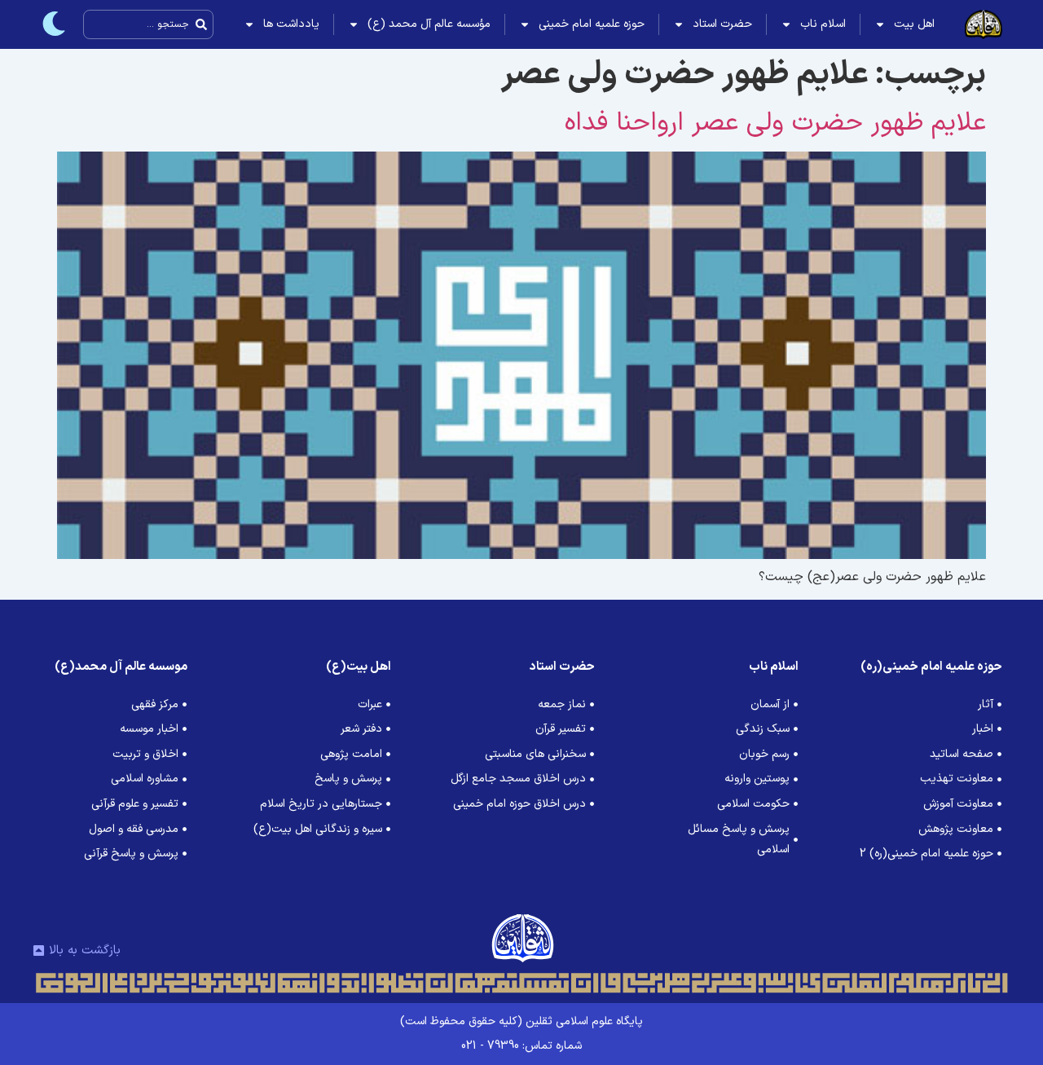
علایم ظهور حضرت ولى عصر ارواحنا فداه (775, 123)
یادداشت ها (291, 24)
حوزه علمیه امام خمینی (592, 24)
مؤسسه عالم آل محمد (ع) (429, 24)
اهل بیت (914, 24)
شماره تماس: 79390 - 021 (521, 1045)
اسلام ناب (823, 24)
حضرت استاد (722, 24)
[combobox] (148, 24)
